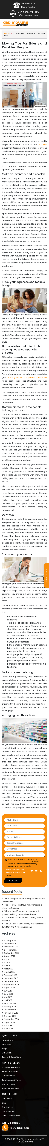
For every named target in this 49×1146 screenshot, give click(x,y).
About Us (6, 1044)
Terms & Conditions (11, 1057)
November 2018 (11, 1013)
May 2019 (8, 997)
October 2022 (10, 950)
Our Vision (6, 1052)
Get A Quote (8, 1111)
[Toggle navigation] (43, 23)
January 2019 (10, 1006)
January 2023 (10, 940)
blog (12, 33)
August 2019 (9, 987)
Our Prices (7, 1098)
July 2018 (8, 1025)
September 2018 (11, 1019)
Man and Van (8, 1084)
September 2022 (11, 953)
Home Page (7, 1040)
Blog (4, 1103)
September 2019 (11, 984)
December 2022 (11, 943)
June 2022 (8, 962)
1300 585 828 (19, 1128)
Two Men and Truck (11, 1080)
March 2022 (9, 972)
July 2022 (8, 959)
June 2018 (8, 1028)
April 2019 (8, 1000)
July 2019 (8, 991)
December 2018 (11, 1009)
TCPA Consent (26, 861)
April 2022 (8, 968)
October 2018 (10, 1016)
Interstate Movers (10, 1088)
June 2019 (8, 994)
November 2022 (11, 946)
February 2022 (10, 975)
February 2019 (10, 1003)
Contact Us (7, 1107)
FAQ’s (4, 1048)
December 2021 (11, 978)
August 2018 (9, 1022)
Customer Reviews (11, 1115)
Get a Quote (46, 575)
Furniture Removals (11, 1067)
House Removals (10, 1071)
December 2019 (11, 981)
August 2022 (9, 956)
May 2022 (8, 965)
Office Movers (8, 1075)
